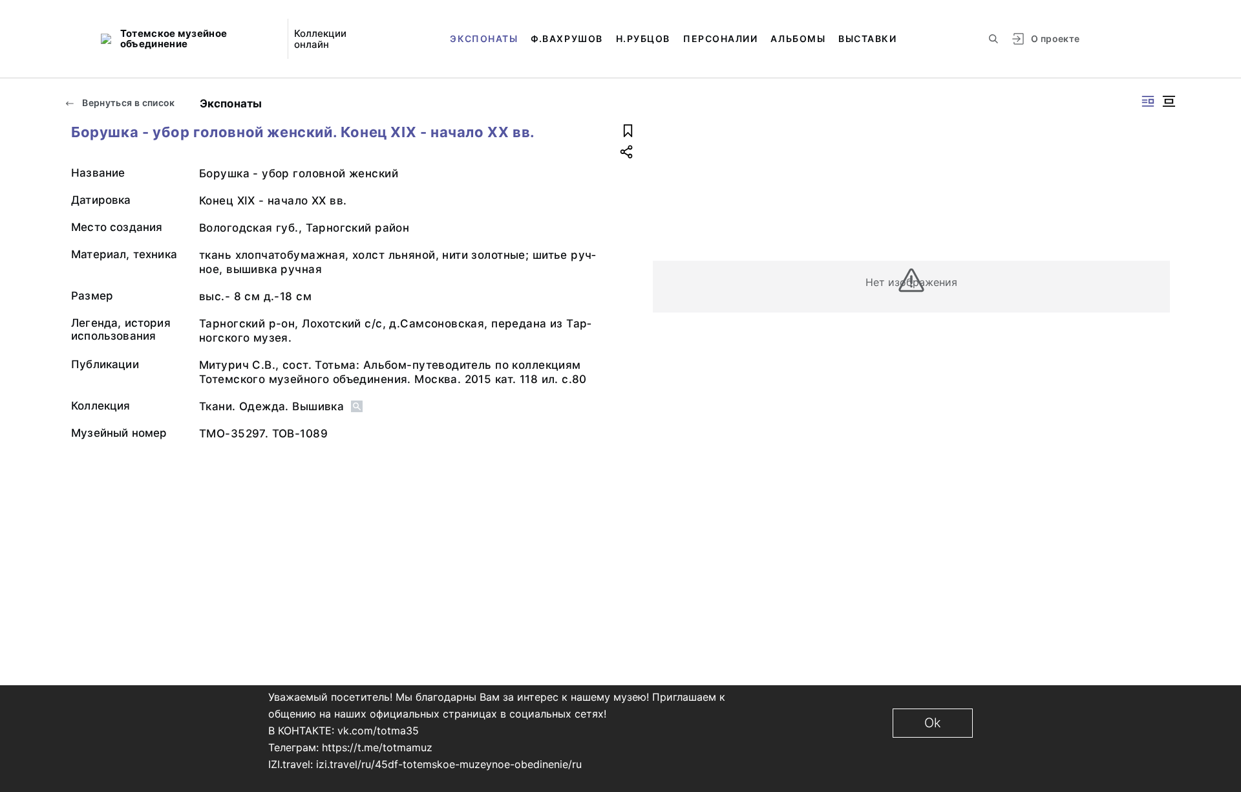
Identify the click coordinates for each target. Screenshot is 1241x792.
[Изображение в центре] (1168, 101)
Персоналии (720, 38)
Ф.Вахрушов (566, 38)
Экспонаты (484, 38)
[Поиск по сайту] (993, 38)
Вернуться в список (127, 102)
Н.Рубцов (643, 38)
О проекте (1055, 38)
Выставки (867, 38)
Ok (932, 723)
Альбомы (797, 38)
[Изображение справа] (1148, 101)
